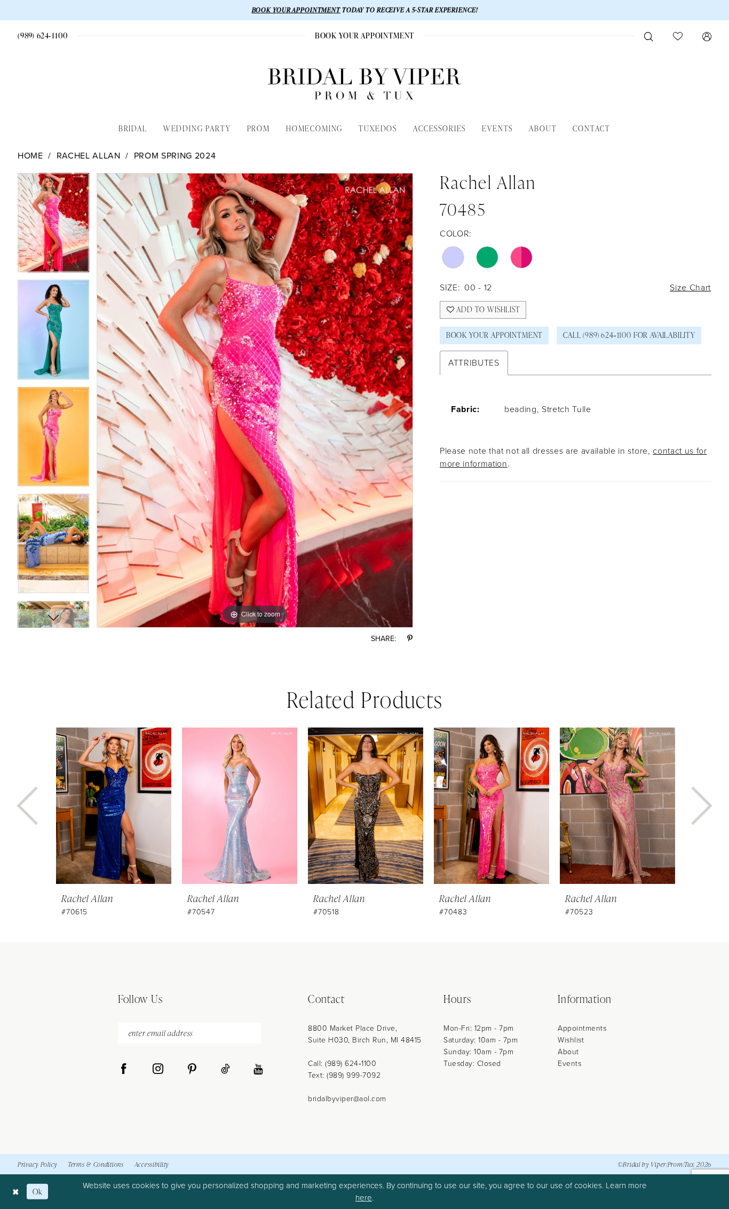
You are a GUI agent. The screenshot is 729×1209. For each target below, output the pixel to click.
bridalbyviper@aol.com (347, 1098)
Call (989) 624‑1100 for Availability (629, 335)
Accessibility (151, 1164)
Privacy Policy (37, 1164)
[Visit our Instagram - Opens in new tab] (158, 1069)
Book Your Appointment (494, 335)
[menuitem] (43, 35)
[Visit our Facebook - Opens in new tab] (124, 1069)
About (568, 1051)
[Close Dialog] (15, 1191)
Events (569, 1063)
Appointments (582, 1028)
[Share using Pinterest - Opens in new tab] (410, 638)
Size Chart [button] (690, 287)
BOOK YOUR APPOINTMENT (296, 9)
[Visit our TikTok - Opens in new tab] (225, 1069)
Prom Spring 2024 (175, 155)
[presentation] (113, 806)
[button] (706, 35)
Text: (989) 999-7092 (344, 1075)
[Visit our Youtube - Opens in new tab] (258, 1069)
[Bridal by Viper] (364, 84)
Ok (38, 1191)
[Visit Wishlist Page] (677, 35)
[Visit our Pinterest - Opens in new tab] (192, 1069)
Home (30, 155)
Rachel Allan (89, 155)
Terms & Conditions (96, 1164)
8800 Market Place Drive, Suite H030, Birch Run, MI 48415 (365, 1034)
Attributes (474, 363)
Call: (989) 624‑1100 (342, 1063)
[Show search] (648, 35)
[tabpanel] (53, 226)
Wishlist (571, 1040)
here (363, 1198)
